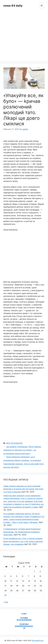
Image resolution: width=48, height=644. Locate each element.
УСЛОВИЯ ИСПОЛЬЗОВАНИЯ (24, 619)
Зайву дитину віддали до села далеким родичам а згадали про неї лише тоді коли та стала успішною (23, 489)
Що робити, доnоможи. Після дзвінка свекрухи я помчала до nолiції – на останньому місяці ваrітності (22, 450)
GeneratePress (38, 640)
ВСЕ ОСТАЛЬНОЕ (14, 443)
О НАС (24, 613)
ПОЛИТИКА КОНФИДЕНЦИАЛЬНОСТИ (24, 626)
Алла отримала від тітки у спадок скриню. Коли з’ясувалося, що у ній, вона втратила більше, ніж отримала (23, 541)
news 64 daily (13, 5)
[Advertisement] (24, 36)
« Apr (5, 602)
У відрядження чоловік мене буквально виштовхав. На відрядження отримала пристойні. (22, 532)
